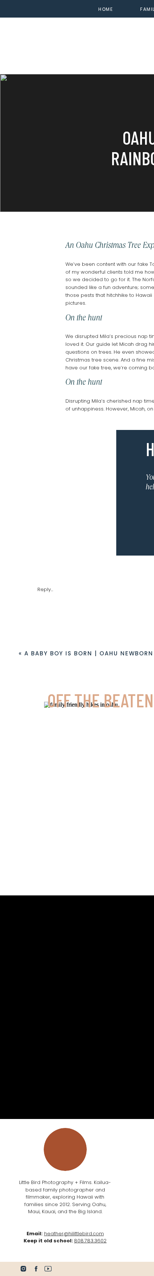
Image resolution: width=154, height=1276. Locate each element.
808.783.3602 (90, 1240)
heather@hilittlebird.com (74, 1233)
